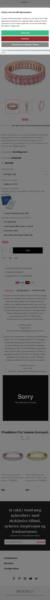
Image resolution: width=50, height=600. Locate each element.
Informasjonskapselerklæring (38, 50)
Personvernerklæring (16, 50)
